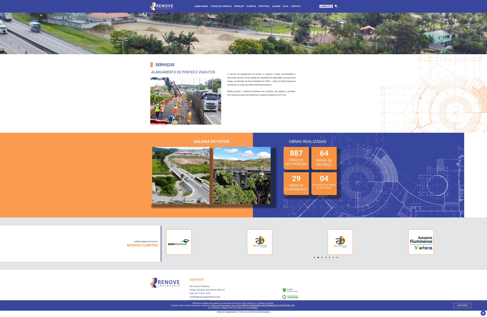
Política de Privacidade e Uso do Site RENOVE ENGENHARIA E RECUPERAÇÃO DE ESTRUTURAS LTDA (253, 305)
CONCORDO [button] (462, 305)
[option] (181, 175)
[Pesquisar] (336, 6)
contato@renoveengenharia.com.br (205, 297)
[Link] (161, 6)
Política (254, 308)
